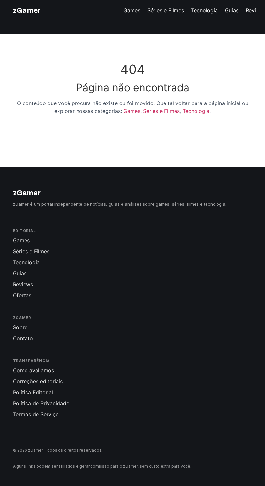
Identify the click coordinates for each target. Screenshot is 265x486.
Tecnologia (196, 111)
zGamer (27, 10)
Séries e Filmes (161, 111)
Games (131, 111)
